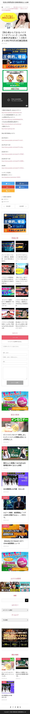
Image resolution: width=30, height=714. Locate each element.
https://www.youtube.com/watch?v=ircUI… (13, 140)
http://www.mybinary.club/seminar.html (12, 112)
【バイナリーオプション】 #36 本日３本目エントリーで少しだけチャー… (22, 257)
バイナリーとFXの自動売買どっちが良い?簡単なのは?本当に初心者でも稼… (8, 325)
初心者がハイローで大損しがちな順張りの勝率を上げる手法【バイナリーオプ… (21, 325)
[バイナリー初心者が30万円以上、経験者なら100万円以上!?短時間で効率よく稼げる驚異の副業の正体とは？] (22, 292)
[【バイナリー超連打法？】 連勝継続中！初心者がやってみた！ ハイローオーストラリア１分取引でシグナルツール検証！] (8, 292)
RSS (20, 707)
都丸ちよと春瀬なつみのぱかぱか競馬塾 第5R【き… (22, 674)
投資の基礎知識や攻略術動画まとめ (15, 2)
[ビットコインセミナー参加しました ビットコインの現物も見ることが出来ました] (8, 664)
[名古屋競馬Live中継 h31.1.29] (8, 687)
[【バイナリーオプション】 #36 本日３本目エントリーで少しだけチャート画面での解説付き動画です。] (22, 247)
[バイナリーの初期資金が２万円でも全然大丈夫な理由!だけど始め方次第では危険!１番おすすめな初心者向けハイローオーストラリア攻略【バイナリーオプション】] (8, 269)
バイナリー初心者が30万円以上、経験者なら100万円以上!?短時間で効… (22, 302)
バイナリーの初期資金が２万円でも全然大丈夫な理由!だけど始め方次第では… (8, 280)
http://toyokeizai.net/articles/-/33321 (11, 177)
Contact (17, 707)
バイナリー (7, 7)
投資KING (9, 196)
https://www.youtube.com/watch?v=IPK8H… (13, 154)
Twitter (10, 707)
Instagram (15, 707)
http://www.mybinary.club (8, 128)
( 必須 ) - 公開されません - (10, 357)
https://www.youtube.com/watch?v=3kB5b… (13, 161)
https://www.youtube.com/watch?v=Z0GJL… (13, 168)
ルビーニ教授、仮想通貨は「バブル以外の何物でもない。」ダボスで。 (14, 515)
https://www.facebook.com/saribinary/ (11, 124)
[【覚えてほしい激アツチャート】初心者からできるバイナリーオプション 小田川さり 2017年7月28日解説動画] (22, 269)
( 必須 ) (6, 352)
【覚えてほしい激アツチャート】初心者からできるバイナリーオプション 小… (21, 280)
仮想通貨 (6, 497)
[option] (5, 587)
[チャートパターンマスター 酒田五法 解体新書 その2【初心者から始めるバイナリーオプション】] (8, 247)
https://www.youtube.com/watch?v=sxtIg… (13, 147)
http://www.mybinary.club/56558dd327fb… (13, 119)
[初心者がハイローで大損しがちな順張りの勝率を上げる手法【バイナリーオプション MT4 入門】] (22, 314)
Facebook (13, 707)
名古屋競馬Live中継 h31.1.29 (13, 489)
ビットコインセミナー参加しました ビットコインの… (8, 674)
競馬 (5, 448)
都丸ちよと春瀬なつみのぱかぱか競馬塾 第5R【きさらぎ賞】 (14, 464)
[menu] (27, 2)
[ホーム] (2, 7)
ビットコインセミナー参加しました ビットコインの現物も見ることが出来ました (14, 437)
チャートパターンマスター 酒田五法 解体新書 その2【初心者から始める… (8, 257)
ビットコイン (7, 419)
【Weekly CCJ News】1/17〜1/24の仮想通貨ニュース (13, 542)
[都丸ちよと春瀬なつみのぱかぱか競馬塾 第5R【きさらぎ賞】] (22, 664)
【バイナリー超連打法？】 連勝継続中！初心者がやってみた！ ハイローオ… (8, 302)
